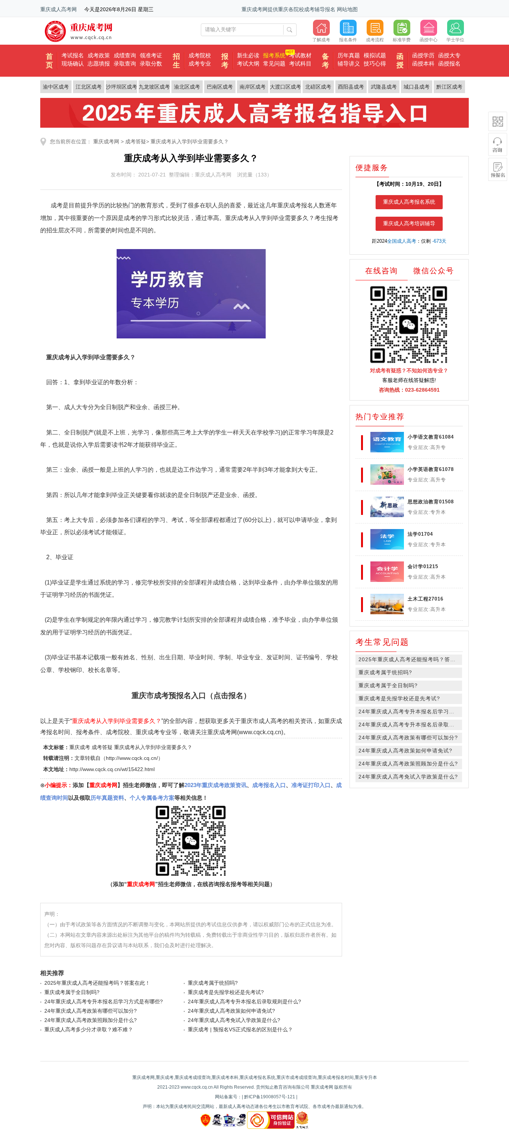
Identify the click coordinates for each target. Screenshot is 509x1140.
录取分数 (151, 63)
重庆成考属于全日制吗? (71, 992)
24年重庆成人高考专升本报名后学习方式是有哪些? (103, 1001)
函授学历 (423, 55)
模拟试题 (375, 55)
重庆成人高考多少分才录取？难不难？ (88, 1029)
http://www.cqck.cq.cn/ (132, 758)
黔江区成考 (449, 87)
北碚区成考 (318, 87)
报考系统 (274, 55)
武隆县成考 (384, 87)
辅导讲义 (349, 63)
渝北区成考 (187, 87)
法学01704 (420, 534)
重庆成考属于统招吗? (213, 983)
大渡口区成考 (285, 87)
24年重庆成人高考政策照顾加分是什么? (90, 1020)
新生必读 (248, 55)
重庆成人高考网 (58, 9)
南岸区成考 (253, 87)
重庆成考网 (106, 141)
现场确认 (72, 63)
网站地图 (347, 9)
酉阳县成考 (351, 87)
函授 (400, 60)
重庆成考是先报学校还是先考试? (226, 992)
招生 (176, 60)
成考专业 (200, 63)
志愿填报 (99, 63)
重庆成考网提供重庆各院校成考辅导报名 (288, 9)
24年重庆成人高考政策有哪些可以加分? (90, 1011)
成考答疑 (135, 141)
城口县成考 (417, 87)
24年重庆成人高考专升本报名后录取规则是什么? (244, 1001)
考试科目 (300, 63)
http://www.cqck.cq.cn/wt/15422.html (112, 769)
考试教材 (300, 55)
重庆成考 (79, 747)
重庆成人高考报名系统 (409, 202)
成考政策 (99, 55)
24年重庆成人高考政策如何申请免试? (231, 1011)
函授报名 (449, 63)
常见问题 (274, 63)
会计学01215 (423, 566)
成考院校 (200, 55)
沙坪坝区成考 (121, 87)
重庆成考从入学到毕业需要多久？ (190, 141)
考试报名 (72, 55)
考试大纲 (248, 63)
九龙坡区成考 (154, 87)
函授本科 (423, 63)
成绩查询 (125, 55)
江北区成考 (89, 87)
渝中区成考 (56, 87)
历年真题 (349, 55)
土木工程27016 (425, 599)
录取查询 (125, 63)
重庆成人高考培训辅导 (409, 223)
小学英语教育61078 (431, 469)
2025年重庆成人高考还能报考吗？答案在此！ (97, 983)
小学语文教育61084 (431, 437)
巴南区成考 (220, 87)
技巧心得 (375, 63)
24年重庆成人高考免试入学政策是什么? (234, 1020)
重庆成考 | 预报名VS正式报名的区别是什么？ (240, 1029)
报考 (224, 60)
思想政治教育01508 (431, 501)
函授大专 (449, 55)
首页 (49, 60)
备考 (325, 60)
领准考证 (151, 55)
